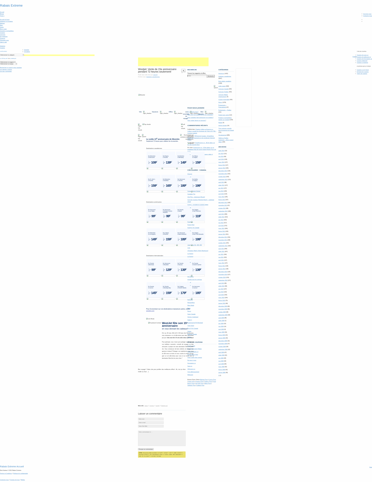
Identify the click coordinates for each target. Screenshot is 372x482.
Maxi (1, 25)
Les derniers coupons (6, 69)
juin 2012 (220, 220)
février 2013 (221, 199)
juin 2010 (220, 289)
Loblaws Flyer (200, 385)
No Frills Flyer (199, 383)
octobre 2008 (222, 346)
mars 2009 (221, 332)
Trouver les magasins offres (196, 73)
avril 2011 (221, 260)
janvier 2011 (221, 269)
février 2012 (221, 231)
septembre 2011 (222, 246)
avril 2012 (221, 225)
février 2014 (221, 165)
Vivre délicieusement (193, 372)
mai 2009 (221, 326)
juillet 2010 (221, 286)
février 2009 (221, 335)
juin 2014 (220, 153)
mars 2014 (221, 162)
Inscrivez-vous (367, 14)
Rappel (220, 122)
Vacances (155, 112)
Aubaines (2, 46)
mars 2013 (221, 197)
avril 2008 (221, 364)
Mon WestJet (201, 113)
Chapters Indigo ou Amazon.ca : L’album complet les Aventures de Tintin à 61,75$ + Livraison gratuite (201, 131)
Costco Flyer (212, 379)
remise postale (222, 125)
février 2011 (221, 266)
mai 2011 (220, 257)
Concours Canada (223, 89)
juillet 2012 (221, 217)
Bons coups (3, 29)
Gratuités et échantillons (7, 31)
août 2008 (221, 352)
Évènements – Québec (224, 110)
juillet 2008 (221, 355)
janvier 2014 (221, 168)
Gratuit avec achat (223, 115)
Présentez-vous (4, 40)
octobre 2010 (222, 277)
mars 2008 (221, 366)
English (355, 56)
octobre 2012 (222, 208)
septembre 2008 (222, 349)
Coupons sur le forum (363, 70)
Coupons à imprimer (362, 62)
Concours (2, 34)
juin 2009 (220, 323)
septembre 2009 (222, 315)
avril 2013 (221, 194)
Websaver (190, 374)
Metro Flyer (208, 383)
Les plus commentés (6, 71)
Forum (2, 16)
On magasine (3, 36)
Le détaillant (4, 58)
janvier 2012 (221, 234)
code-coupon (222, 86)
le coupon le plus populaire (11, 67)
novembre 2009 (222, 309)
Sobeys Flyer (208, 381)
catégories (3, 51)
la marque (13, 58)
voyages (152, 405)
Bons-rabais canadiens (224, 81)
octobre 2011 (222, 243)
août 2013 (221, 182)
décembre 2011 (222, 237)
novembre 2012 (222, 205)
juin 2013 (220, 188)
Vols (140, 112)
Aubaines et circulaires (6, 21)
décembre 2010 (222, 271)
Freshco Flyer (199, 381)
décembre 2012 (222, 202)
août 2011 (221, 248)
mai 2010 (221, 292)
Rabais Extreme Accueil (12, 466)
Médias (23, 480)
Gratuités (26, 50)
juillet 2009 (221, 320)
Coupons (2, 33)
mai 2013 (221, 191)
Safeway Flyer (191, 385)
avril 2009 (221, 329)
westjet (157, 405)
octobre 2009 (222, 312)
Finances (2, 38)
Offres (171, 112)
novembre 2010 (222, 274)
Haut (370, 467)
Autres (2, 27)
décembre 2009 (222, 306)
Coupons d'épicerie (362, 60)
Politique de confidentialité (20, 473)
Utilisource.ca (191, 369)
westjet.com (150, 311)
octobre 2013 (222, 176)
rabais (146, 405)
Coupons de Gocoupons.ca (364, 59)
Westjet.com (164, 405)
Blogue (2, 14)
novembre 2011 (222, 240)
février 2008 (221, 369)
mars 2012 (221, 228)
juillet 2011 (221, 251)
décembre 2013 (222, 171)
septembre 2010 (222, 280)
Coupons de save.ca (362, 55)
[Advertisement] (59, 55)
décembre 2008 (222, 341)
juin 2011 (220, 254)
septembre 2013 (222, 179)
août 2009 (221, 318)
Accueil (2, 12)
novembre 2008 (222, 343)
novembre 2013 (222, 173)
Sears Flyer (191, 381)
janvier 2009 (221, 338)
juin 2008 (220, 358)
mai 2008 (221, 361)
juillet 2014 (221, 150)
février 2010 (221, 300)
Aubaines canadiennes (153, 76)
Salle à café (3, 42)
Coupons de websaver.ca (364, 57)
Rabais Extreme (11, 5)
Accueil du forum (4, 19)
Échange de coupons (363, 72)
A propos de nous (15, 480)
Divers (220, 102)
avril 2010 (221, 295)
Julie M (155, 74)
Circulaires (27, 51)
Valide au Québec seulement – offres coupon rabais (225, 140)
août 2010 (221, 283)
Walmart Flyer (204, 379)
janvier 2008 (221, 372)
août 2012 (221, 214)
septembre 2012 (222, 211)
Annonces (221, 73)
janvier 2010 (221, 303)
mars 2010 (221, 297)
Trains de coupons (362, 73)
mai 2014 (221, 156)
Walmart (2, 23)
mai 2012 (221, 222)
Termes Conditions (6, 473)
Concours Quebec (223, 92)
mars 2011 (221, 263)
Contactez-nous (367, 16)
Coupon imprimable (223, 99)
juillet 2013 (221, 185)
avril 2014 (221, 159)
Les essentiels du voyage (186, 115)
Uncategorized (222, 135)
